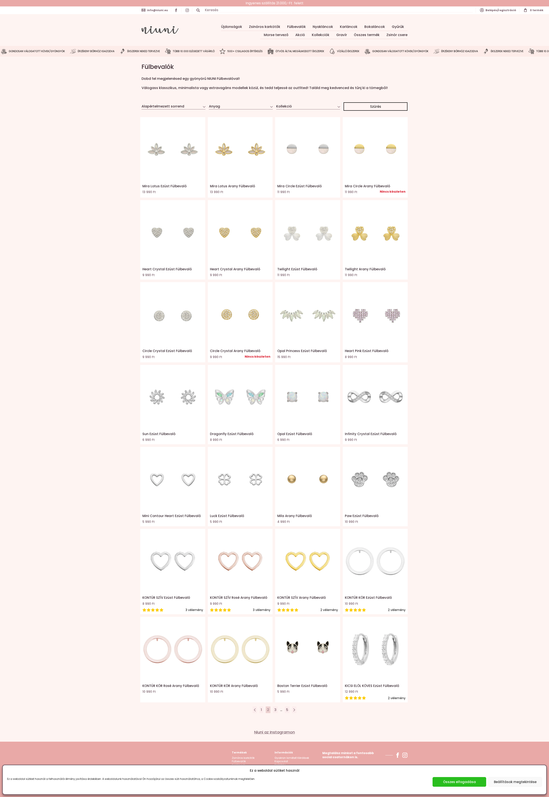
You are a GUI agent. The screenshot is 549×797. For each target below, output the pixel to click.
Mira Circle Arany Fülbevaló (367, 186)
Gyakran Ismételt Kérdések (291, 758)
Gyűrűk (398, 26)
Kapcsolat (281, 761)
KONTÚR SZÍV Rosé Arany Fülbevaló (238, 597)
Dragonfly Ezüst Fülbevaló (231, 434)
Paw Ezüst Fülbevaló (362, 516)
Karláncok (348, 26)
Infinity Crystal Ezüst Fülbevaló (371, 434)
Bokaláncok (374, 26)
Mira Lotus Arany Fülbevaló (232, 186)
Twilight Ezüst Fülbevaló (297, 269)
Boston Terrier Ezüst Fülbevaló (302, 686)
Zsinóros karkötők (264, 26)
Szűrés (375, 106)
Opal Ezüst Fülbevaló (294, 434)
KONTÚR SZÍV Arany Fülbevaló (301, 597)
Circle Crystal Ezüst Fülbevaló (167, 351)
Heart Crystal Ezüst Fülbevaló (167, 269)
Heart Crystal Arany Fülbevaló (235, 269)
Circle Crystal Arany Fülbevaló (235, 351)
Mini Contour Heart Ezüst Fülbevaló (171, 516)
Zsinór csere (396, 34)
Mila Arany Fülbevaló (294, 516)
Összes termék (367, 34)
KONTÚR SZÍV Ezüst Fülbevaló (166, 597)
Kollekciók (320, 34)
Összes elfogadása (459, 782)
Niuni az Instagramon (274, 732)
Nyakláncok (323, 26)
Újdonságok (231, 26)
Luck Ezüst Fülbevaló (227, 516)
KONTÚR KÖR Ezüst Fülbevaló (368, 597)
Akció (300, 34)
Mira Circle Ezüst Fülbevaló (299, 186)
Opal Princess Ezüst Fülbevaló (302, 351)
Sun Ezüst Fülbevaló (158, 434)
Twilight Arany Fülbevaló (365, 269)
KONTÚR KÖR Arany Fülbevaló (234, 686)
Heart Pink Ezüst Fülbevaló (366, 351)
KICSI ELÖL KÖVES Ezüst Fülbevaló (372, 686)
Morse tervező (276, 34)
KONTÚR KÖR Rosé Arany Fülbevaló (170, 686)
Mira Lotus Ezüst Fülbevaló (164, 186)
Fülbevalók (296, 26)
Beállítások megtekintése (515, 782)
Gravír (341, 34)
